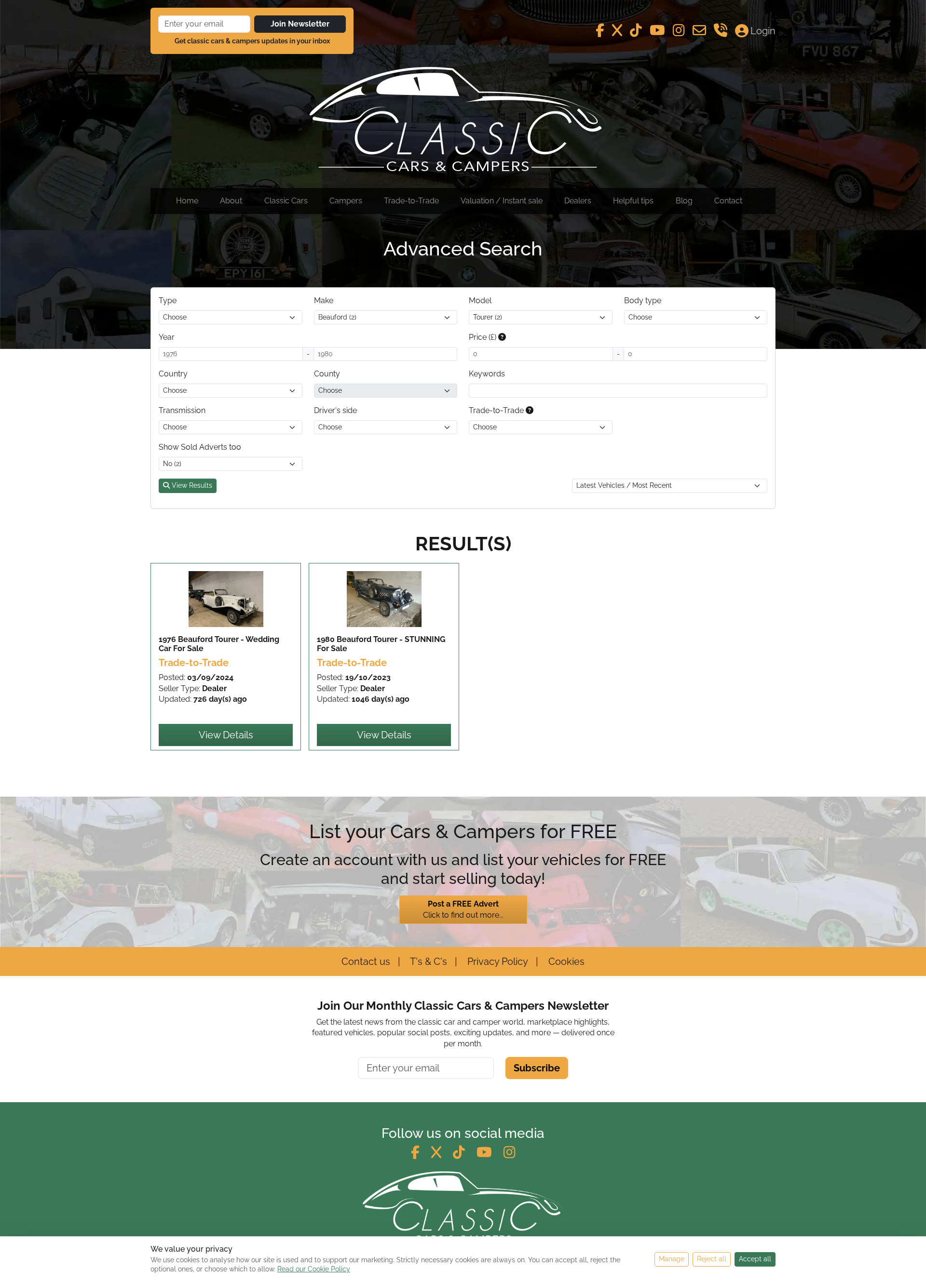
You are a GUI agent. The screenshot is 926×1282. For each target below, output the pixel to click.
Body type (642, 300)
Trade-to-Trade (411, 200)
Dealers (577, 200)
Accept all (755, 1259)
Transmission (182, 410)
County (327, 373)
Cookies (565, 961)
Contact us (365, 961)
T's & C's (427, 961)
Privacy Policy (496, 961)
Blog (684, 200)
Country (173, 373)
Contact (728, 200)
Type (168, 300)
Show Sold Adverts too (200, 447)
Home (187, 200)
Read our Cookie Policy (313, 1269)
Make (323, 300)
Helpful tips (633, 200)
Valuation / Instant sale (502, 200)
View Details (226, 735)
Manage (671, 1259)
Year (167, 337)
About (231, 200)
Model (480, 300)
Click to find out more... (463, 909)
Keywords (487, 373)
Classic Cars (286, 200)
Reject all (711, 1259)
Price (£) (483, 337)
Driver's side (335, 410)
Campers (345, 200)
